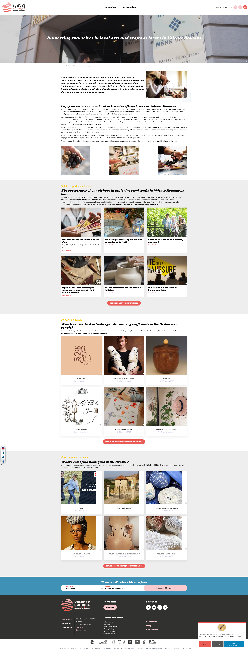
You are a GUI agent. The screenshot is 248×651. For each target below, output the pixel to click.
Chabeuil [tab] (67, 627)
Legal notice (106, 648)
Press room (152, 629)
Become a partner (110, 631)
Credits (116, 648)
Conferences (227, 7)
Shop (148, 625)
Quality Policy (108, 629)
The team (107, 624)
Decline (217, 644)
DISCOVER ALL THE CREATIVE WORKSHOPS (124, 442)
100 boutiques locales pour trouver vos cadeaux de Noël (123, 241)
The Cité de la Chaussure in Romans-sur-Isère (162, 289)
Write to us (80, 627)
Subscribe (110, 607)
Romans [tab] (67, 623)
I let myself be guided (73, 66)
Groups (218, 7)
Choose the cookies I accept (234, 644)
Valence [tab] (67, 619)
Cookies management (153, 648)
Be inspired (111, 7)
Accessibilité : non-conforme (132, 648)
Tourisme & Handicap (111, 627)
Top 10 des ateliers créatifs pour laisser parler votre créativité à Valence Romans (78, 290)
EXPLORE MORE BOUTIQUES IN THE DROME (124, 566)
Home (63, 66)
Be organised (129, 7)
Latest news (108, 622)
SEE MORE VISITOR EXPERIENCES (124, 303)
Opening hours (81, 630)
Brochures (151, 622)
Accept (205, 644)
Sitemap (167, 648)
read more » (66, 250)
